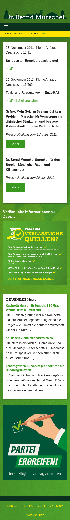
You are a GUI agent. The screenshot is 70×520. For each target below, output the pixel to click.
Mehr (15, 144)
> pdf (9, 68)
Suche (41, 506)
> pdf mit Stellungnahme (22, 100)
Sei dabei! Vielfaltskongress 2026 (29, 338)
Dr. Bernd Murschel (15, 33)
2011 (42, 33)
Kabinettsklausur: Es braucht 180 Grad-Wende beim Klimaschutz (33, 307)
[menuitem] (14, 506)
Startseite (14, 506)
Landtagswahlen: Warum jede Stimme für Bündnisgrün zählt (35, 368)
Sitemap (29, 506)
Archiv (34, 33)
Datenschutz (35, 515)
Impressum (56, 506)
